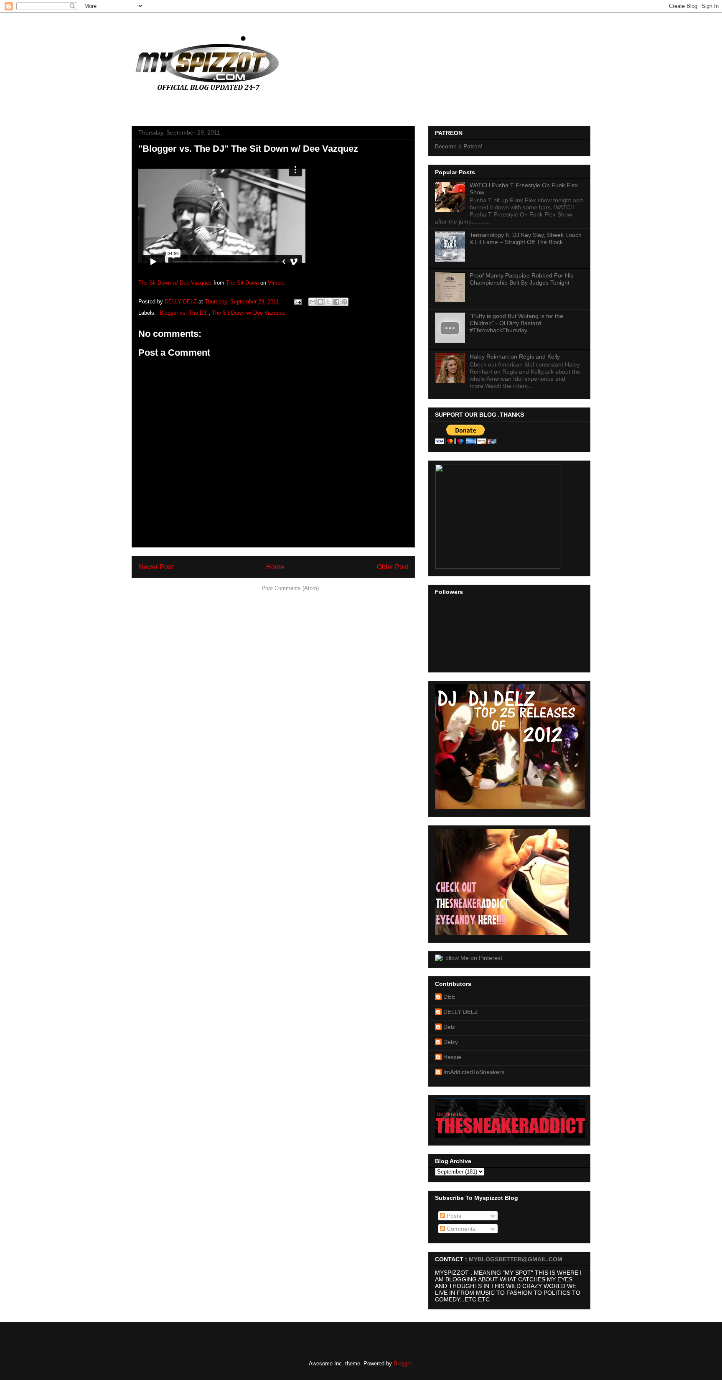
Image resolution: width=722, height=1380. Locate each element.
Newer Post (155, 566)
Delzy (450, 1042)
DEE (449, 996)
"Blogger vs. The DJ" (183, 313)
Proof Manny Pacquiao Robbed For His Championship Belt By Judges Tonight (521, 279)
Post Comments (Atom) (290, 588)
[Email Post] (297, 301)
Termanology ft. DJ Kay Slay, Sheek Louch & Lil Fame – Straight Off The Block (526, 238)
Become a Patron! (459, 146)
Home (275, 566)
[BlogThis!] (320, 302)
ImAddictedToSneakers (473, 1072)
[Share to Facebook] (336, 302)
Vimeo (275, 283)
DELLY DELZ (460, 1011)
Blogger (403, 1363)
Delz (449, 1027)
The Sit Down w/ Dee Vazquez (175, 283)
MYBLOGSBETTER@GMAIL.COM (515, 1259)
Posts (453, 1215)
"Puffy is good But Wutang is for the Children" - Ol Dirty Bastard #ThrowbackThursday (516, 323)
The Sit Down (242, 283)
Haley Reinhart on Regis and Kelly (515, 356)
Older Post (392, 566)
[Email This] (312, 302)
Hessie (452, 1057)
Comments (460, 1228)
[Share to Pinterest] (344, 302)
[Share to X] (328, 302)
